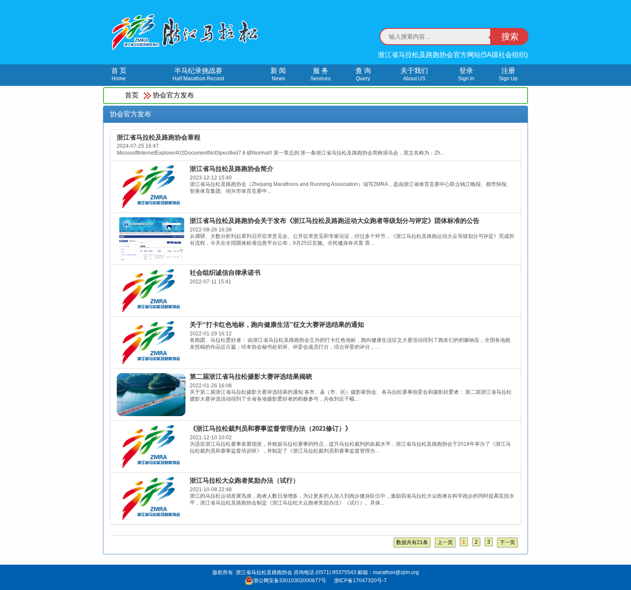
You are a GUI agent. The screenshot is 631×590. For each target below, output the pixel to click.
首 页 (119, 74)
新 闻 (278, 74)
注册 (508, 74)
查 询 (363, 74)
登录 (466, 74)
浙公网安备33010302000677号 (289, 581)
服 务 (320, 74)
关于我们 (414, 74)
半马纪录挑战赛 (198, 74)
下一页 (507, 542)
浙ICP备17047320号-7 (360, 581)
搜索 (510, 36)
